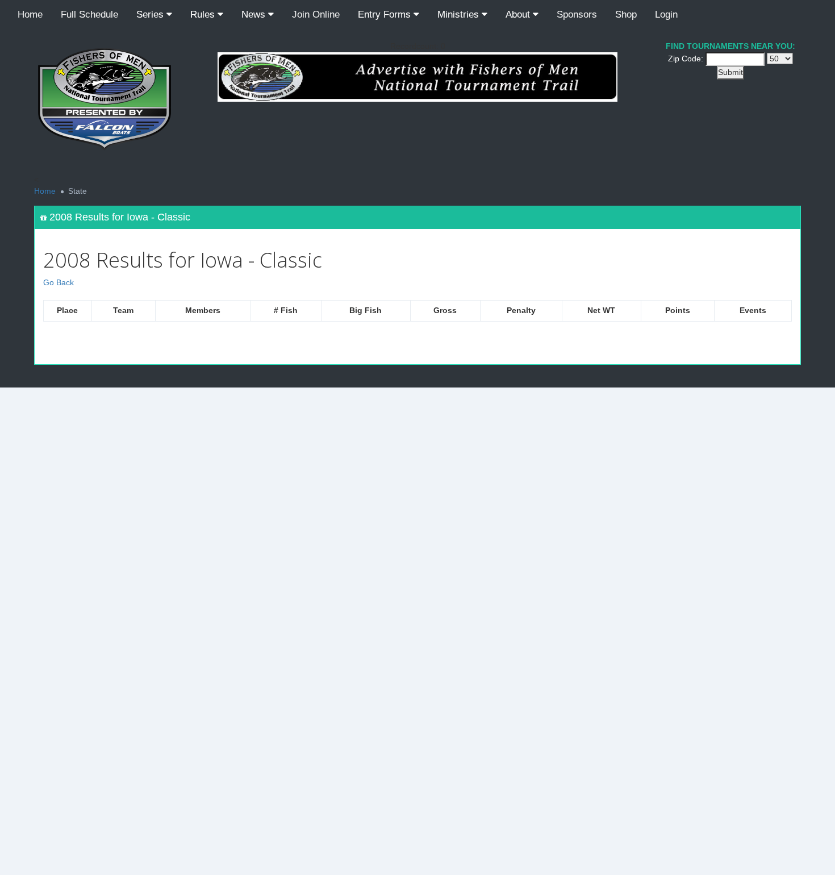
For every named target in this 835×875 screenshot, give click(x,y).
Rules (204, 14)
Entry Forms (386, 14)
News (254, 14)
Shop (626, 14)
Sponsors (577, 14)
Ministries (459, 14)
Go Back (58, 282)
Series (151, 14)
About (519, 14)
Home (30, 14)
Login (666, 14)
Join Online (316, 14)
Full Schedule (89, 14)
